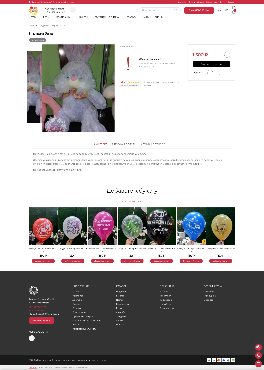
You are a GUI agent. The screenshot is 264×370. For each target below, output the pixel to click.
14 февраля (166, 300)
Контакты (231, 2)
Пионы (159, 17)
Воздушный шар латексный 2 (73, 250)
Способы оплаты (124, 144)
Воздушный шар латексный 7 (221, 250)
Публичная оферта (82, 316)
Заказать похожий (211, 64)
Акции (147, 17)
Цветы (33, 17)
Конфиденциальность (84, 328)
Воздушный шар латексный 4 (132, 250)
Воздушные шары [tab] (132, 201)
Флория (33, 367)
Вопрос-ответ (212, 2)
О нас (222, 2)
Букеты (83, 17)
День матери (167, 308)
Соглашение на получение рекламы (86, 322)
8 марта (164, 291)
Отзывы (200, 2)
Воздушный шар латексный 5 (162, 250)
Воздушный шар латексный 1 (43, 250)
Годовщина (210, 295)
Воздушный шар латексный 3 (102, 250)
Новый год (165, 304)
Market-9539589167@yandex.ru (44, 314)
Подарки (114, 17)
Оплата (192, 2)
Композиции (64, 17)
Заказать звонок (41, 320)
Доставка (182, 2)
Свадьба (132, 17)
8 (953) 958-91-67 (146, 67)
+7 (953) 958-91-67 (55, 12)
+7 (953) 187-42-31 (37, 310)
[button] (231, 230)
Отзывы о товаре (153, 144)
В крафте (208, 300)
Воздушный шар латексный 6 (191, 250)
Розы (46, 17)
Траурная (100, 17)
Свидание (209, 291)
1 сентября (165, 295)
